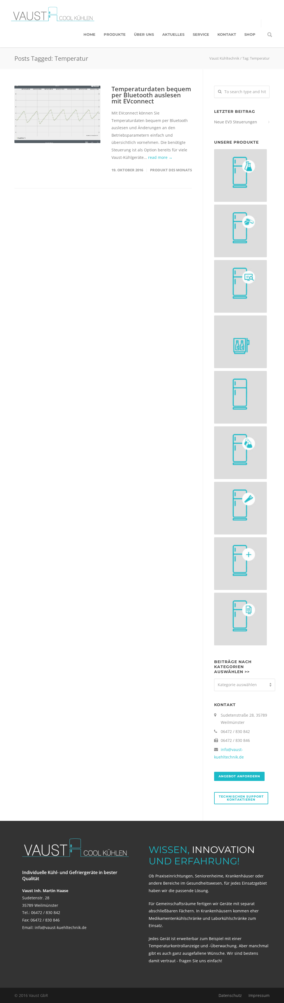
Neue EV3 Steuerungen (235, 121)
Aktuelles (173, 34)
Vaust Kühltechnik (224, 58)
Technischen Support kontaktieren (241, 798)
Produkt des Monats (171, 169)
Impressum (259, 995)
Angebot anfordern (239, 776)
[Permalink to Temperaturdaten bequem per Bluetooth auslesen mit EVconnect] (57, 114)
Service (201, 34)
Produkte (115, 34)
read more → (160, 157)
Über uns (144, 34)
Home (89, 34)
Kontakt (226, 34)
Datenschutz (230, 995)
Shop (249, 34)
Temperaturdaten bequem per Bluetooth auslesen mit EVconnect (151, 95)
